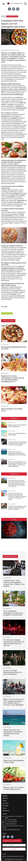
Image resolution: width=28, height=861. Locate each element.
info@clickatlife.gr (11, 824)
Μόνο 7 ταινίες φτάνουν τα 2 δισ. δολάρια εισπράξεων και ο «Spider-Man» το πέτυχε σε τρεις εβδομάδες (17, 464)
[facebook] (9, 9)
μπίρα (17, 135)
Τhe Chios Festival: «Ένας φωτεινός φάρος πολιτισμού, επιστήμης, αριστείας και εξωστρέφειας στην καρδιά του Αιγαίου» (17, 483)
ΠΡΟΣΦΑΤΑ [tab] (14, 418)
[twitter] (17, 9)
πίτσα (17, 79)
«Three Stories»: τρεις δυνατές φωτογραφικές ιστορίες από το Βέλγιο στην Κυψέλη (17, 443)
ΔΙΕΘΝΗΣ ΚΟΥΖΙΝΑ (7, 313)
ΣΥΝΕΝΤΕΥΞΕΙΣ (14, 474)
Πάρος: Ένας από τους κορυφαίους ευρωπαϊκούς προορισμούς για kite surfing (17, 453)
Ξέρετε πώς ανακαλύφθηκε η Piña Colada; (17, 434)
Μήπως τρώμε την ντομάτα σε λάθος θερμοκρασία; (17, 425)
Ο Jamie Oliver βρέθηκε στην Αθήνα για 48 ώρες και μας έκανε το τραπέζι (17, 507)
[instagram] (13, 9)
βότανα (21, 99)
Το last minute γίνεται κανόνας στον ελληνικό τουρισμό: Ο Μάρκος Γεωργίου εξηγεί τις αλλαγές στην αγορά (17, 496)
